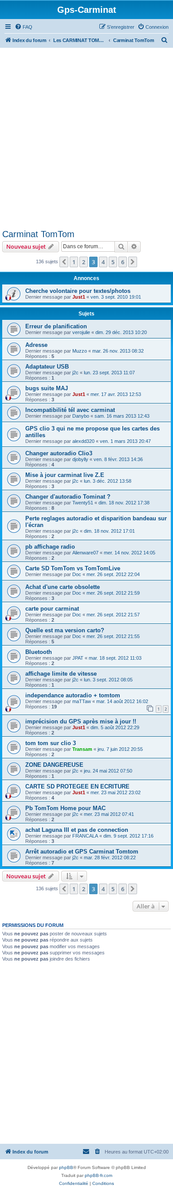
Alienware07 (85, 552)
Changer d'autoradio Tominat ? (67, 496)
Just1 (78, 297)
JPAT (77, 658)
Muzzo (79, 351)
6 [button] (122, 262)
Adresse (36, 345)
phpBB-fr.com (98, 1175)
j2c (75, 372)
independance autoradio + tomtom (72, 695)
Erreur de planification (56, 326)
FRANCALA (85, 835)
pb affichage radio (50, 546)
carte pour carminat (52, 608)
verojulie (81, 332)
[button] (63, 262)
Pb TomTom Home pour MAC (65, 808)
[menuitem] (23, 27)
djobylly (80, 459)
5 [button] (112, 262)
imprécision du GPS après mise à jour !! (80, 721)
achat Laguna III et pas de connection (76, 830)
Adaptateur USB (47, 366)
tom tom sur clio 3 (50, 743)
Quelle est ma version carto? (64, 630)
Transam (82, 749)
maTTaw (81, 701)
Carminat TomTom (38, 234)
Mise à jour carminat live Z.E (64, 475)
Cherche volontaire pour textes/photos (77, 291)
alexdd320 (83, 441)
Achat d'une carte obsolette (62, 587)
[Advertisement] (86, 138)
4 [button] (103, 262)
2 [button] (83, 262)
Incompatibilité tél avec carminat (70, 410)
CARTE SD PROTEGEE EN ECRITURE (77, 786)
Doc (76, 574)
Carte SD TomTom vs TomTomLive (72, 568)
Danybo (80, 416)
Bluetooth (38, 652)
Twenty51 (82, 502)
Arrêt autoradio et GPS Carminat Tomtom (81, 851)
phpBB (66, 1167)
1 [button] (73, 262)
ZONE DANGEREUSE (54, 764)
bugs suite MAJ (46, 388)
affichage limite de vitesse (61, 673)
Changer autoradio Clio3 (58, 453)
